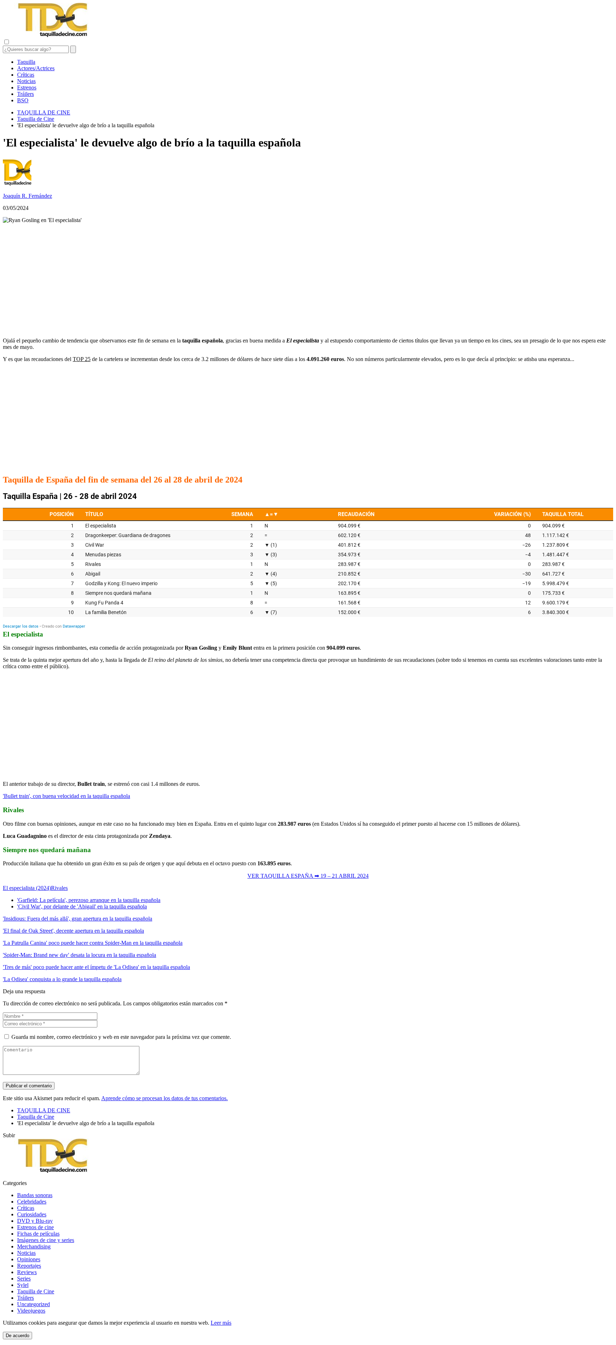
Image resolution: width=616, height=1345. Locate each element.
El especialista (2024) (27, 888)
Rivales (59, 888)
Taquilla (26, 62)
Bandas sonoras (34, 1195)
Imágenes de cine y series (45, 1240)
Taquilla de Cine (35, 1291)
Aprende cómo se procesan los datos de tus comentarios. (164, 1098)
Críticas (25, 75)
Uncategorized (33, 1304)
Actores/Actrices (36, 68)
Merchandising (34, 1246)
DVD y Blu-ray (35, 1221)
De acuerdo (17, 1335)
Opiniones (28, 1259)
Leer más (221, 1323)
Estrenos (26, 87)
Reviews (27, 1272)
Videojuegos (31, 1311)
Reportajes (29, 1266)
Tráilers (25, 94)
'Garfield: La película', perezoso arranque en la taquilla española (88, 900)
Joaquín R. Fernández (27, 196)
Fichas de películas (38, 1234)
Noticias (26, 81)
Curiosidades (31, 1214)
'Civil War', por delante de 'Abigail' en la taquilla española (82, 906)
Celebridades (31, 1202)
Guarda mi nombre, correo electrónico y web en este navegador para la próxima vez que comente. (121, 1037)
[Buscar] (73, 49)
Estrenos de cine (35, 1227)
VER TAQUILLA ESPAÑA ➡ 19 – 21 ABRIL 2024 (308, 876)
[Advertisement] (308, 280)
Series (24, 1279)
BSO (23, 100)
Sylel (23, 1285)
